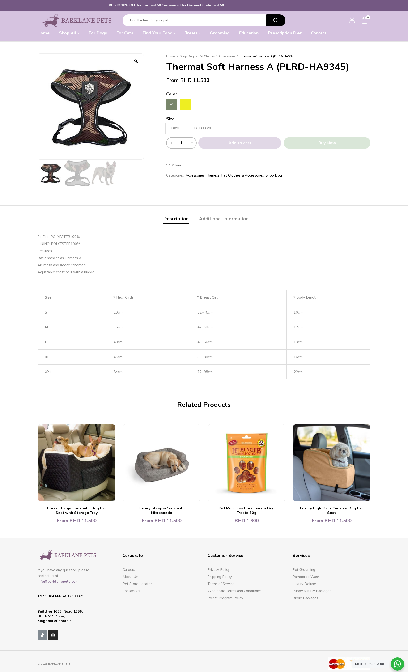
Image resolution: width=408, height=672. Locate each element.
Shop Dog (187, 56)
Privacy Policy (219, 569)
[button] (365, 20)
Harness (213, 175)
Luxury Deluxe (304, 584)
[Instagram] (53, 635)
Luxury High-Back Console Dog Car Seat (331, 510)
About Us (130, 576)
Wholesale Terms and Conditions (234, 591)
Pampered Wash (306, 576)
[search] (275, 20)
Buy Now (327, 143)
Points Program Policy (225, 598)
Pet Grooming (304, 569)
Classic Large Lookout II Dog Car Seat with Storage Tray (76, 510)
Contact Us (131, 591)
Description (176, 218)
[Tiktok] (42, 635)
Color (171, 94)
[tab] (176, 219)
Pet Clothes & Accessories (217, 56)
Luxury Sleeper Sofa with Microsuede (162, 510)
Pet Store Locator (137, 584)
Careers (129, 569)
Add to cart (239, 143)
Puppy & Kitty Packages (312, 591)
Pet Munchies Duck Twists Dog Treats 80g (247, 510)
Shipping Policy (220, 576)
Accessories (195, 175)
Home (170, 56)
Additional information (224, 218)
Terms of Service (221, 584)
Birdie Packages (305, 598)
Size (170, 119)
